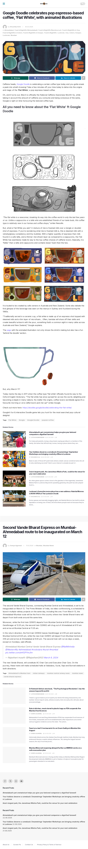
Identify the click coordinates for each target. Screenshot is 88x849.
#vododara (37, 649)
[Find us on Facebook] (5, 781)
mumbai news (77, 673)
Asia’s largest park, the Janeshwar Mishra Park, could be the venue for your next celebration (40, 803)
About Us (6, 844)
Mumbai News (48, 545)
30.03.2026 (29, 27)
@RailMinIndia (67, 646)
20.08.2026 (50, 694)
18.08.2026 (47, 753)
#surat (46, 649)
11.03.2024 (29, 545)
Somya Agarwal (16, 545)
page (9, 330)
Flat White (12, 420)
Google (22, 420)
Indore (71, 33)
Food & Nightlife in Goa (71, 30)
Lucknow (6, 35)
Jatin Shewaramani (37, 437)
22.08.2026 (50, 437)
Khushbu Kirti (15, 27)
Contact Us (29, 844)
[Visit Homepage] (44, 3)
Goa (67, 33)
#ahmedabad (24, 649)
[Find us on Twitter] (10, 781)
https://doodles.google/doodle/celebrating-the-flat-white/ (47, 407)
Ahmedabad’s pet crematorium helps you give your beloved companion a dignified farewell (39, 793)
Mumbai (14, 35)
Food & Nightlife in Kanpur (33, 33)
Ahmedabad (9, 30)
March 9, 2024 (51, 657)
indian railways (39, 673)
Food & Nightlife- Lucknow (54, 33)
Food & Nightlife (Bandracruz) (49, 30)
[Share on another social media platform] (83, 78)
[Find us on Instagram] (16, 781)
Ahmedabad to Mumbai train (19, 673)
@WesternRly (11, 649)
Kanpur (78, 33)
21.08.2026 (50, 477)
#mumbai (53, 649)
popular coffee (48, 420)
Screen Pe (17, 844)
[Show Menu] (4, 3)
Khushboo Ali (35, 457)
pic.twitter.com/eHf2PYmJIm (18, 652)
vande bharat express (12, 676)
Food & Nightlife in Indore (12, 33)
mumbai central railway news (58, 673)
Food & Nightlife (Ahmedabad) (26, 30)
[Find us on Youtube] (21, 781)
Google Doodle (23, 84)
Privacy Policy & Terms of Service (49, 844)
